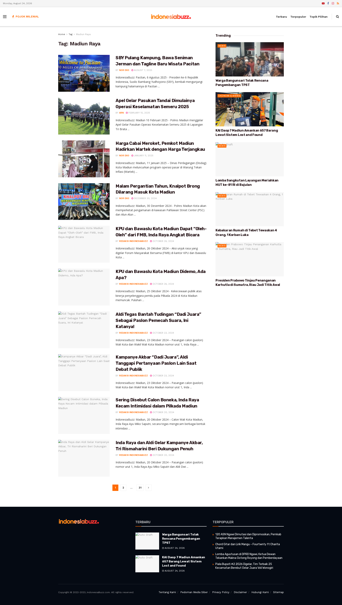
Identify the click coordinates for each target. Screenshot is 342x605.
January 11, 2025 (143, 155)
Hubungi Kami (260, 592)
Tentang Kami (167, 592)
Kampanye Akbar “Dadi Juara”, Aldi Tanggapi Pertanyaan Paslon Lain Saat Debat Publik (156, 363)
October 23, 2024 (163, 333)
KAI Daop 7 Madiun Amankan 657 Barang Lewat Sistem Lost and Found (183, 561)
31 (140, 487)
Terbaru (281, 16)
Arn (121, 113)
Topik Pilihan (319, 16)
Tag (70, 34)
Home (61, 34)
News (222, 46)
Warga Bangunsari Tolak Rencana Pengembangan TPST (181, 539)
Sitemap (278, 592)
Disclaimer (240, 592)
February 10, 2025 (139, 113)
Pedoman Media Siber (194, 592)
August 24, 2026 (174, 548)
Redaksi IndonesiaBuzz (133, 241)
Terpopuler (298, 16)
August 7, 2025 (142, 70)
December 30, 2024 (145, 198)
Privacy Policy (220, 592)
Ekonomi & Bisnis (229, 95)
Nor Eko (124, 70)
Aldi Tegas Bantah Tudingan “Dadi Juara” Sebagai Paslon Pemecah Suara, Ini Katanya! (158, 320)
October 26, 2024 (163, 241)
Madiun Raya (83, 34)
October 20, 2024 (163, 412)
